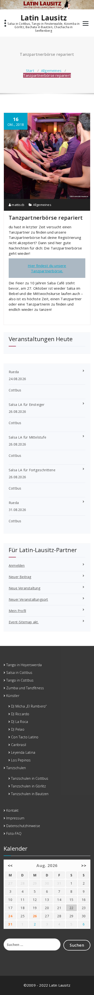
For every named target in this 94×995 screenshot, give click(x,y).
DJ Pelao (17, 729)
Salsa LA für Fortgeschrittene (32, 470)
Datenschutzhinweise (23, 825)
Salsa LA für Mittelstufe (27, 437)
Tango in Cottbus (20, 680)
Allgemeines (51, 70)
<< (10, 865)
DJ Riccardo (20, 714)
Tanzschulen (16, 767)
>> (83, 865)
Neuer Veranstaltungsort (28, 599)
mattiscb (17, 205)
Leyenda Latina (23, 752)
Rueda (14, 372)
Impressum (15, 818)
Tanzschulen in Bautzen (29, 793)
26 (35, 916)
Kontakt (12, 810)
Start (30, 70)
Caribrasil (18, 744)
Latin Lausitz (43, 17)
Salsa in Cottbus (19, 672)
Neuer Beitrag (20, 576)
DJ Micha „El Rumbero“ (29, 706)
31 (10, 924)
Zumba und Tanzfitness (25, 688)
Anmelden (17, 565)
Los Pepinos (21, 760)
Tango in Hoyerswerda (24, 665)
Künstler (12, 695)
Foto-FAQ (13, 833)
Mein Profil (17, 610)
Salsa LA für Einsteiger (27, 404)
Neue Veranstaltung (24, 588)
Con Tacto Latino (24, 737)
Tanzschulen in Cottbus (29, 778)
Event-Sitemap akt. (24, 622)
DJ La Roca (19, 721)
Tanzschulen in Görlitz (28, 786)
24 (10, 916)
